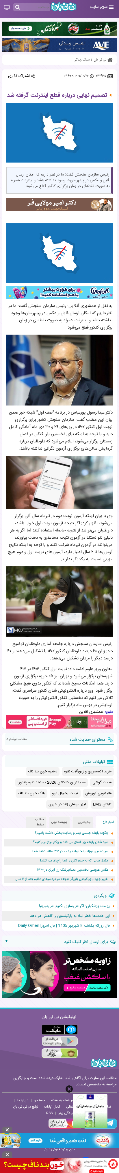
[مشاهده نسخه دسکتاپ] (6, 8)
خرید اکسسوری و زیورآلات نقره (87, 771)
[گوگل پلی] (60, 1041)
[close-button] (69, 1089)
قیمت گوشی (101, 782)
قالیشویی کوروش (98, 793)
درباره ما (22, 1100)
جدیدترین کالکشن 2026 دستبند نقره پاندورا (51, 782)
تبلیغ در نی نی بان (25, 1107)
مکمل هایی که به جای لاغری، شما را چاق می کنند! (74, 860)
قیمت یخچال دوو (65, 793)
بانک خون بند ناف (31, 793)
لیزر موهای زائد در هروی (67, 804)
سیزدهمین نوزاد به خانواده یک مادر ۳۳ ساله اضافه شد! (70, 851)
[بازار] (60, 1053)
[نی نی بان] (64, 7)
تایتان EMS (102, 804)
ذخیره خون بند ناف (42, 771)
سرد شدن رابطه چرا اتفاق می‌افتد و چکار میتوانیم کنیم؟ (70, 842)
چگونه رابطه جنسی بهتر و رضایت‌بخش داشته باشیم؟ (71, 833)
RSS (49, 1113)
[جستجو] (17, 7)
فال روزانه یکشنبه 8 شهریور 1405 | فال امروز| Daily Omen (64, 926)
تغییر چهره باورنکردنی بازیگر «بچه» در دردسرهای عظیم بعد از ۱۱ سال (61, 879)
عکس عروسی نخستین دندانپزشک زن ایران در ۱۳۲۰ (72, 870)
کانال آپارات (52, 1107)
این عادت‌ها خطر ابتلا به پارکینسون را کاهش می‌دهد (70, 916)
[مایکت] (60, 1030)
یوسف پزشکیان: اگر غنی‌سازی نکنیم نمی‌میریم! (74, 906)
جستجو (39, 1100)
